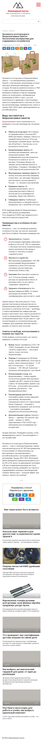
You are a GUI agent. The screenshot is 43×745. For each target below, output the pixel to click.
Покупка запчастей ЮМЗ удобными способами (21, 567)
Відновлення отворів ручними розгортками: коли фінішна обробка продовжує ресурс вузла (21, 603)
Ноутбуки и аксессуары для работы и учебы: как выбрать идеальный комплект (18, 710)
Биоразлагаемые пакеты (12, 122)
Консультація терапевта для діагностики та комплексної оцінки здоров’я (21, 534)
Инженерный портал (18, 11)
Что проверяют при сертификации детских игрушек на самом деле (21, 636)
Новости (27, 45)
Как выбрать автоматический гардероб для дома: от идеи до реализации (19, 671)
